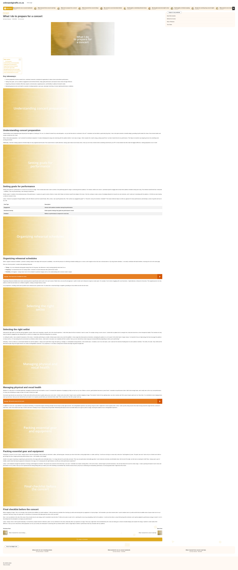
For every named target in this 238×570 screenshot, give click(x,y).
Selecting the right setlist (9, 67)
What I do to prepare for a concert (33, 7)
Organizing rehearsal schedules (11, 66)
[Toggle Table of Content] (19, 60)
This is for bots (6, 564)
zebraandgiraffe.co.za (13, 3)
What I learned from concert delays (54, 7)
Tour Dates (6, 13)
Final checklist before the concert (11, 72)
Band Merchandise (171, 16)
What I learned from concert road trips (196, 550)
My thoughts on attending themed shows (101, 7)
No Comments (21, 19)
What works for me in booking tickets (192, 7)
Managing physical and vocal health (12, 69)
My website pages (7, 563)
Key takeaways (8, 61)
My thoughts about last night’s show (124, 7)
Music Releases (170, 21)
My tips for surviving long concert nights (169, 7)
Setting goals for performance (10, 64)
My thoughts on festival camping (146, 7)
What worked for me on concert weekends (216, 7)
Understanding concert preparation (11, 62)
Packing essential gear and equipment (12, 70)
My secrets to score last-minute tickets (77, 7)
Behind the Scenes (171, 18)
